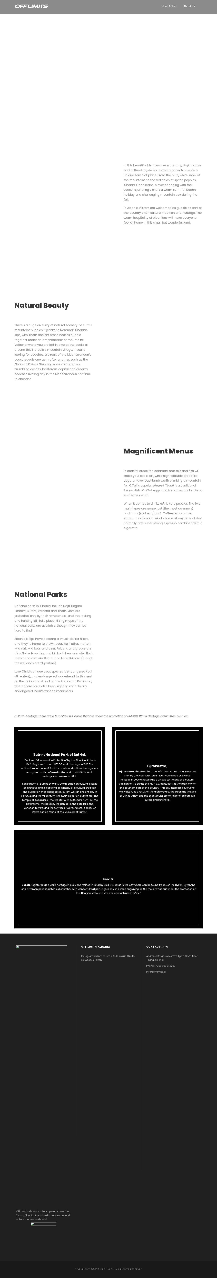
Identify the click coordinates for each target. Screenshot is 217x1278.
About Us (189, 6)
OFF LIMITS (107, 1269)
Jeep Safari (169, 6)
